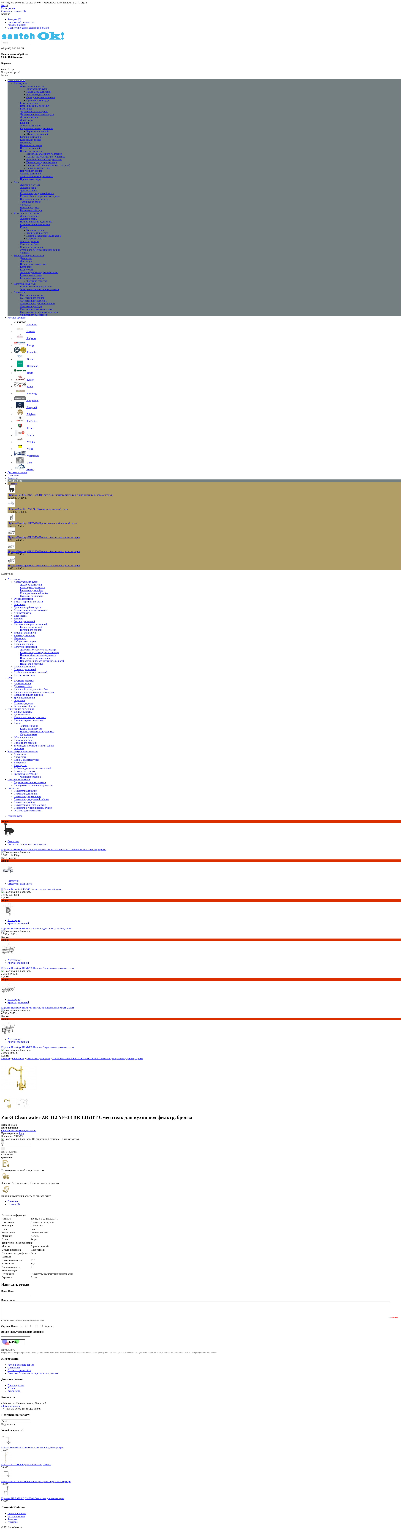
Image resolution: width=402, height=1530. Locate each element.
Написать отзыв (70, 1139)
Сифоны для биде (29, 244)
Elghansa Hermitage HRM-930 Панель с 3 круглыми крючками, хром (44, 565)
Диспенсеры (26, 120)
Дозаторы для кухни (37, 89)
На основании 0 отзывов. (45, 1139)
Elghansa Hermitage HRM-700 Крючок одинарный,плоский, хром (42, 523)
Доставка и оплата (39, 27)
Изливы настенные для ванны (36, 221)
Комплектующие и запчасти (29, 255)
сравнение (6, 1157)
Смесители (20, 292)
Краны (23, 227)
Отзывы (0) (14, 1204)
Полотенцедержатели (31, 151)
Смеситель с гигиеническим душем (39, 312)
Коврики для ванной (31, 137)
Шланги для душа (29, 207)
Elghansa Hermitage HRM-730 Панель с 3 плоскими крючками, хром (44, 537)
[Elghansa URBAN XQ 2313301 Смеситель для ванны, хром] (6, 1495)
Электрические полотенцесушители (39, 289)
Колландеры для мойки (38, 91)
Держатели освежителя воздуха (37, 114)
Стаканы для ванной (31, 173)
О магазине (14, 1367)
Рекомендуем (15, 816)
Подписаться (8, 1424)
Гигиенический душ (31, 210)
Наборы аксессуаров (31, 145)
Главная (5, 1058)
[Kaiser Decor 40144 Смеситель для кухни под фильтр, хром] (6, 1444)
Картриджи (26, 266)
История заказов (16, 1516)
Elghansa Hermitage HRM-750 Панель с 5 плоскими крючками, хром (44, 551)
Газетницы (26, 108)
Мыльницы (26, 142)
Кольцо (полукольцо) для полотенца (45, 156)
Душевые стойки (29, 190)
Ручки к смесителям (31, 275)
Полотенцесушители (25, 283)
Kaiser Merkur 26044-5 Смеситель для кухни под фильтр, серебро (36, 1481)
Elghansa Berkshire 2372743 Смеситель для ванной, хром (38, 509)
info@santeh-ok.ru (10, 1406)
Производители (16, 1385)
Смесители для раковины (33, 300)
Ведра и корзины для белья (34, 105)
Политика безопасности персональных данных (33, 1373)
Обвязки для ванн (29, 241)
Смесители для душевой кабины (37, 303)
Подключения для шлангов (34, 199)
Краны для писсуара (37, 233)
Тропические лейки (30, 202)
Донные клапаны (29, 216)
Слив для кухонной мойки (40, 97)
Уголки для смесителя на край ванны (40, 250)
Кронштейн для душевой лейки (37, 193)
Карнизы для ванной (37, 131)
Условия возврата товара (21, 1364)
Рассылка (13, 1522)
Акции (11, 1388)
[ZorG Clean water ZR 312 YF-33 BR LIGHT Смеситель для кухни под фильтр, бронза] (19, 1095)
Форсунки (25, 204)
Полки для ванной (30, 148)
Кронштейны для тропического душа (40, 196)
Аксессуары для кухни (32, 86)
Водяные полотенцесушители (36, 286)
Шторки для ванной (37, 134)
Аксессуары (20, 83)
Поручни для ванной (31, 170)
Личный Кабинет (17, 1513)
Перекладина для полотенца (41, 162)
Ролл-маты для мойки (38, 94)
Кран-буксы (26, 269)
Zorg (21, 1133)
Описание (13, 1201)
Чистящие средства (36, 281)
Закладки (12, 1519)
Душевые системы (30, 185)
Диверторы (26, 261)
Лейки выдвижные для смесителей (39, 272)
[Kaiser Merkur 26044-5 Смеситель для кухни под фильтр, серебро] (6, 1478)
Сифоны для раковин (31, 247)
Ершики (24, 122)
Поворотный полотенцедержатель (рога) (48, 165)
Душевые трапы (28, 218)
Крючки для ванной (30, 139)
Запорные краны (35, 230)
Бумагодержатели (29, 103)
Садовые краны (34, 238)
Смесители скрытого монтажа (36, 309)
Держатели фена (29, 117)
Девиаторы (26, 258)
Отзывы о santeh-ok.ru (19, 1370)
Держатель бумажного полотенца (44, 153)
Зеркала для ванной (30, 125)
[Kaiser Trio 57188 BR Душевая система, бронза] (6, 1461)
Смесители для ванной (32, 298)
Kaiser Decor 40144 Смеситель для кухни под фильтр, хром (32, 1447)
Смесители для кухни (31, 295)
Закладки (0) (14, 19)
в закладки (7, 1154)
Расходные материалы (32, 278)
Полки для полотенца (38, 168)
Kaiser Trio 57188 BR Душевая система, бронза (26, 1464)
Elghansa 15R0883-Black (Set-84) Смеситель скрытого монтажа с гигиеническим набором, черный (60, 495)
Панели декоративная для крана (43, 235)
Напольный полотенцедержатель (44, 159)
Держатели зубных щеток (34, 111)
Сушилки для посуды (37, 100)
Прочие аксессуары (30, 179)
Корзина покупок (17, 25)
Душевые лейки (28, 187)
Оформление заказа (18, 27)
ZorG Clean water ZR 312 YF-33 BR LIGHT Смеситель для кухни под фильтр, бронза (97, 1058)
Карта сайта (14, 1391)
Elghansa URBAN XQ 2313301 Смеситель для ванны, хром (32, 1498)
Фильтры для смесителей (33, 314)
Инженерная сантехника (27, 213)
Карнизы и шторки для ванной (36, 128)
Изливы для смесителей (33, 264)
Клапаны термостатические (35, 224)
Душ (16, 182)
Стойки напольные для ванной (36, 176)
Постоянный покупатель (21, 22)
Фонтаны (25, 252)
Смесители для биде (31, 306)
